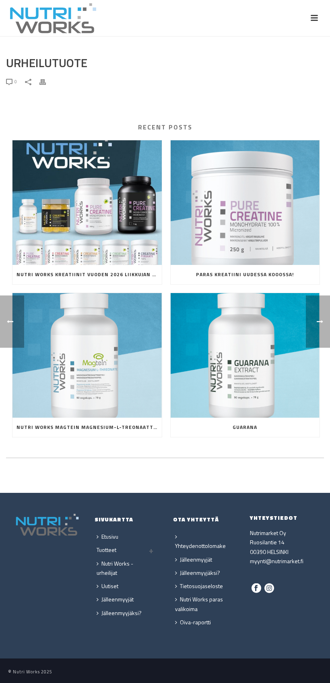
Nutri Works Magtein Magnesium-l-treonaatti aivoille (89, 427)
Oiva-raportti (195, 622)
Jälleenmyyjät (117, 599)
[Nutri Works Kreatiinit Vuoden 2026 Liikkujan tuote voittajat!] (87, 202)
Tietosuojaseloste (201, 586)
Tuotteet (106, 550)
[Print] (46, 81)
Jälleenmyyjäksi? (121, 613)
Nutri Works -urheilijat (115, 568)
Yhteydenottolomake (200, 545)
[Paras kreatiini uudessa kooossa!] (245, 202)
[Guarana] (245, 355)
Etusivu (109, 536)
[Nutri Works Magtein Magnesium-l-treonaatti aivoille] (87, 355)
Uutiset (109, 586)
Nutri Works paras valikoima (199, 604)
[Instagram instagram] (269, 588)
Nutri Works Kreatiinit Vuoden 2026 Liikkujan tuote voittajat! (89, 274)
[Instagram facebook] (256, 588)
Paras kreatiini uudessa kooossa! (245, 274)
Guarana (245, 427)
